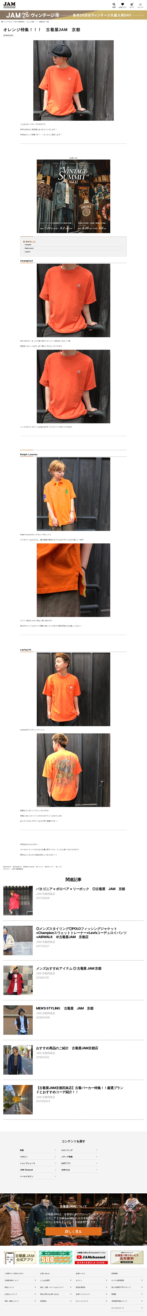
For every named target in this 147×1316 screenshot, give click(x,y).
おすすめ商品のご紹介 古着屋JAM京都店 (67, 1048)
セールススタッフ (117, 1308)
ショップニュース (27, 1163)
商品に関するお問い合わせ (49, 1294)
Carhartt (7, 867)
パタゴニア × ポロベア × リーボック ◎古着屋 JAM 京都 (80, 889)
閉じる (32, 242)
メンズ (59, 867)
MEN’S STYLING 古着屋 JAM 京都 (64, 1008)
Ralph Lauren (29, 248)
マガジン (24, 1157)
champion (28, 245)
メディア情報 (67, 1157)
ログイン (79, 1280)
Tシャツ (40, 867)
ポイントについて (82, 1301)
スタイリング (67, 1150)
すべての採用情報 (117, 1280)
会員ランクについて (83, 1294)
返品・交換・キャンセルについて (52, 1287)
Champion (18, 867)
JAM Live (65, 1170)
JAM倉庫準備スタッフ (119, 1301)
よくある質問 (44, 1280)
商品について (9, 1287)
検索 (114, 7)
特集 (22, 1150)
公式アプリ (66, 1163)
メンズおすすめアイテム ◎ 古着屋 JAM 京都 (68, 968)
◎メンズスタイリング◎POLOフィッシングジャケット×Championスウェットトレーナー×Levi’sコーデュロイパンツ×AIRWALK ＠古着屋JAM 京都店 (81, 933)
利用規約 (43, 1301)
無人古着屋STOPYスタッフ (121, 1287)
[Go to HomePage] (2, 22)
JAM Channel (26, 1170)
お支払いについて (11, 1294)
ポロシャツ (50, 867)
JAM (13, 869)
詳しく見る (73, 1231)
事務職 (113, 1294)
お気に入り (122, 7)
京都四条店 (19, 869)
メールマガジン (26, 1176)
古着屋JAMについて (12, 1280)
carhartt (27, 252)
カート (132, 7)
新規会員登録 (80, 1287)
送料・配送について (12, 1301)
